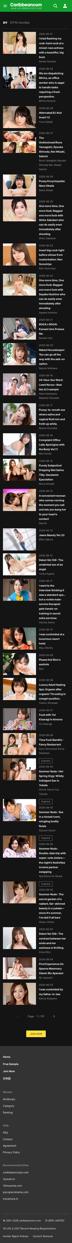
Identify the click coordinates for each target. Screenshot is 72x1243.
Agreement (9, 1145)
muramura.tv (10, 1198)
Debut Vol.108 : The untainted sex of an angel (51, 564)
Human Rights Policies (15, 1236)
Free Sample (10, 1064)
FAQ (5, 1132)
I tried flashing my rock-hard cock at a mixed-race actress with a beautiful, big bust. (51, 48)
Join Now (9, 1071)
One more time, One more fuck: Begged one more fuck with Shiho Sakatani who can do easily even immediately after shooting (51, 219)
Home (6, 1056)
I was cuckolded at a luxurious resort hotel (51, 639)
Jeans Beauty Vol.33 (51, 535)
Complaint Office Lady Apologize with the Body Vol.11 (52, 444)
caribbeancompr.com (16, 1172)
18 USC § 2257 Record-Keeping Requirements (29, 1228)
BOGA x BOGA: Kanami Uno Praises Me (51, 329)
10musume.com (12, 1185)
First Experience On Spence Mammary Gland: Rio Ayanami (51, 968)
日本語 (7, 1078)
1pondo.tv (9, 1179)
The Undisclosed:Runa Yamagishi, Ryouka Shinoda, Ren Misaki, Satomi (52, 147)
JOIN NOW (36, 1033)
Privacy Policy (11, 1152)
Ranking (8, 1112)
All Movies (9, 1099)
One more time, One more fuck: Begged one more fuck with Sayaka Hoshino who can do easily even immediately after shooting (52, 294)
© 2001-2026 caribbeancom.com (22, 1220)
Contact (8, 1139)
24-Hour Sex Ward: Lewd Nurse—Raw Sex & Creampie (51, 384)
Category (8, 1105)
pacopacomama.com (15, 1192)
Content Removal (43, 1236)
